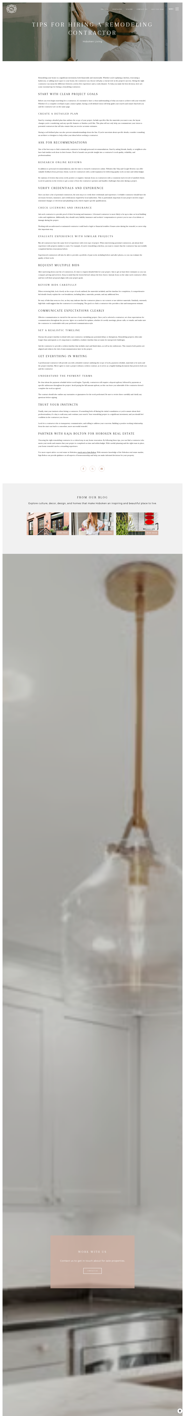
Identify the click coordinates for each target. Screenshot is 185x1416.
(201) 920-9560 (157, 9)
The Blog (105, 9)
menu (171, 9)
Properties (117, 9)
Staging (129, 9)
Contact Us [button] (92, 1271)
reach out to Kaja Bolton (87, 452)
